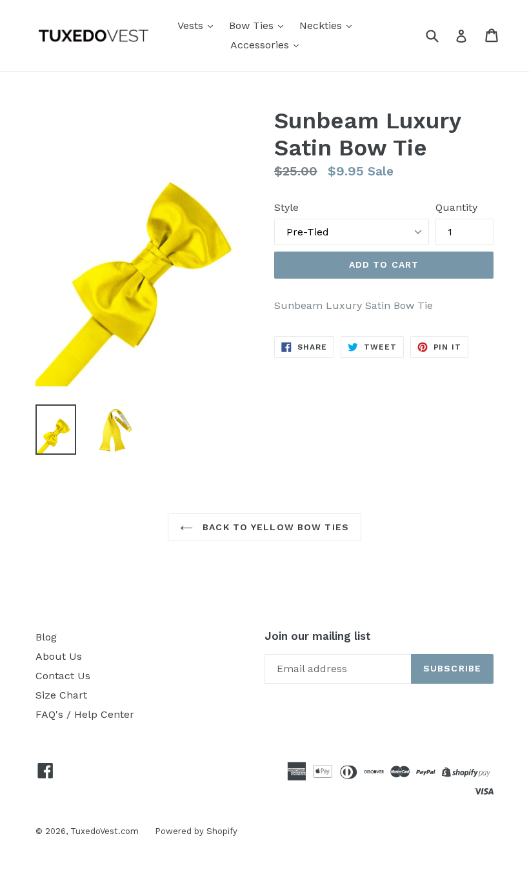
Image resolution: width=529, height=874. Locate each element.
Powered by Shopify (196, 831)
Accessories (261, 45)
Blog (46, 637)
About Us (58, 656)
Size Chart (61, 695)
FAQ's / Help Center (84, 714)
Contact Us (62, 676)
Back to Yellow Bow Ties (274, 527)
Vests (191, 25)
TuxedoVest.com (104, 831)
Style (286, 207)
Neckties (322, 25)
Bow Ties (253, 25)
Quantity (456, 207)
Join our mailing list (317, 636)
